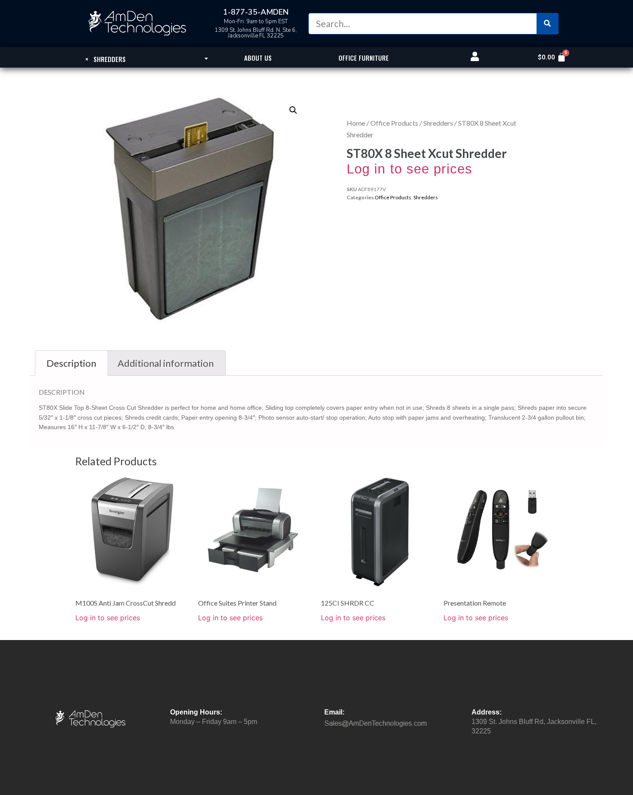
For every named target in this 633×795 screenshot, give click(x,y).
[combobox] (105, 59)
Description (71, 363)
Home (356, 123)
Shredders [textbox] (105, 59)
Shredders (438, 123)
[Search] (547, 23)
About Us (258, 57)
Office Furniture (363, 57)
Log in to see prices (409, 168)
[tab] (71, 363)
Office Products (394, 123)
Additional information (166, 363)
